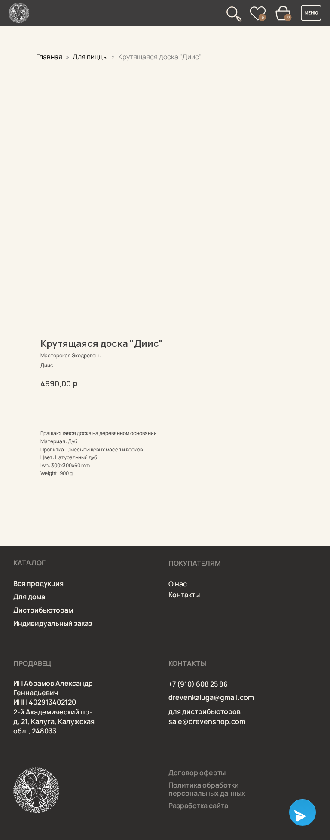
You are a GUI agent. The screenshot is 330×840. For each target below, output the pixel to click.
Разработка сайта (198, 805)
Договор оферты (197, 772)
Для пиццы (91, 56)
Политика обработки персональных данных (206, 789)
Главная (49, 56)
